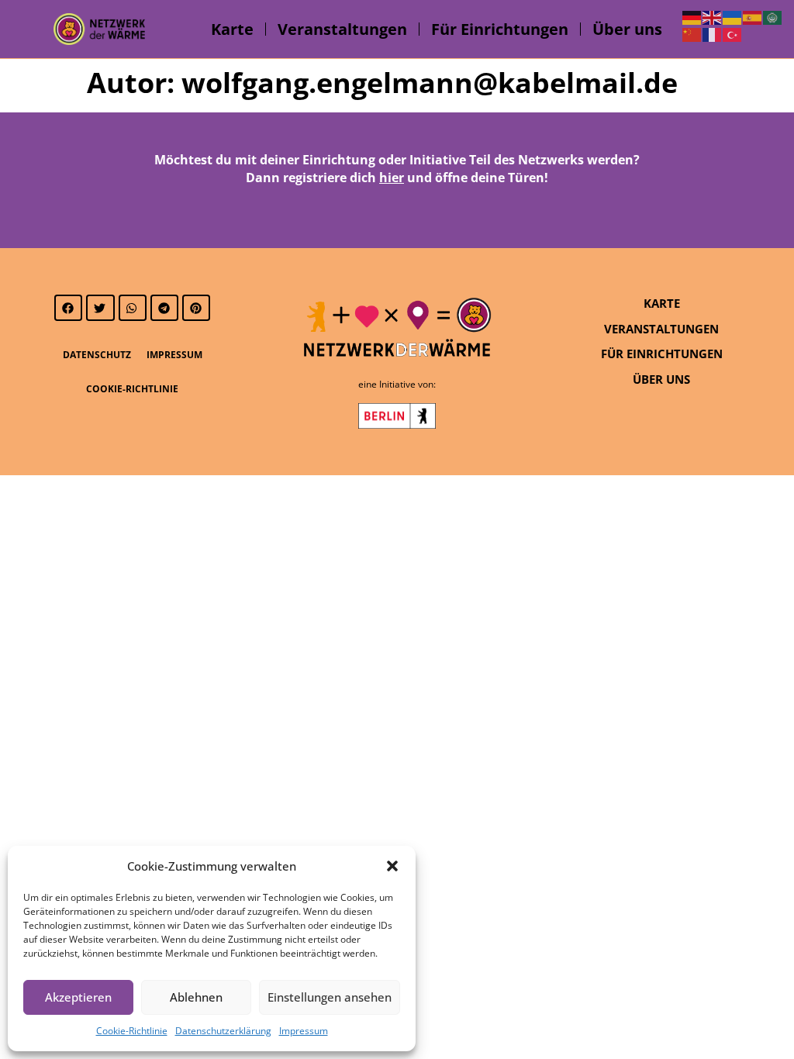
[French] (713, 34)
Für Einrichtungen (499, 29)
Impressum (303, 1030)
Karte (232, 29)
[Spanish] (753, 16)
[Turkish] (733, 34)
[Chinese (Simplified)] (692, 34)
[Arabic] (773, 16)
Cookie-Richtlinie (131, 1030)
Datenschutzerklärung (223, 1030)
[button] (392, 866)
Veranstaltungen (342, 29)
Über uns (627, 29)
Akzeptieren (78, 997)
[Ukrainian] (733, 16)
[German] (692, 16)
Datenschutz (97, 354)
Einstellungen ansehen (330, 997)
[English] (713, 16)
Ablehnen (196, 997)
